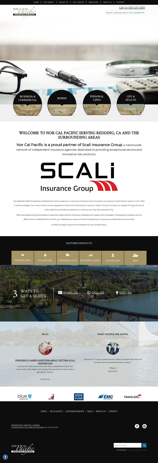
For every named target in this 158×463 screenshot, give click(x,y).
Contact (113, 411)
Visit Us (125, 292)
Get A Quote (56, 411)
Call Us (98, 292)
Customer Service (74, 411)
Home (43, 411)
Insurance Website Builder (136, 450)
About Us (100, 411)
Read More (45, 379)
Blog (90, 411)
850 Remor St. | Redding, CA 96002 (25, 425)
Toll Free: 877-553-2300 (34, 427)
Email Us (70, 292)
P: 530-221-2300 (17, 427)
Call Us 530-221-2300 (132, 7)
